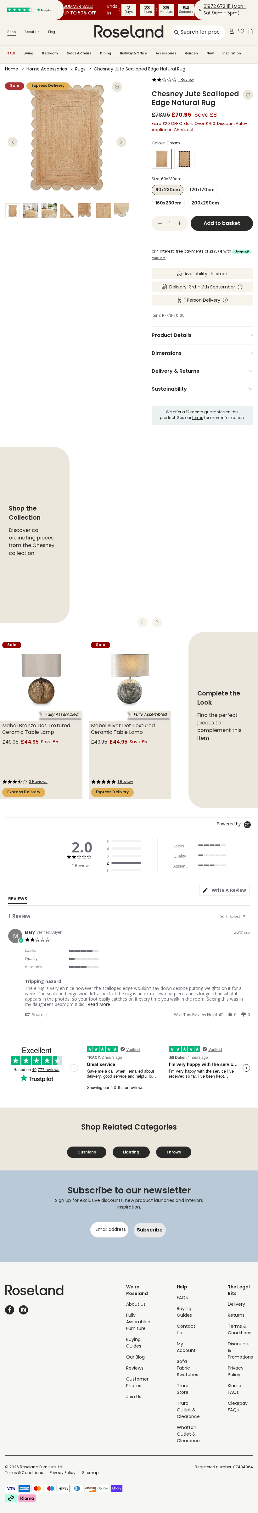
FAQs (182, 1298)
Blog (51, 32)
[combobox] (233, 916)
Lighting (131, 1152)
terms (197, 418)
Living (28, 53)
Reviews (134, 1368)
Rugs (80, 69)
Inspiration (231, 53)
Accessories (166, 53)
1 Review (186, 80)
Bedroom (50, 53)
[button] (37, 1014)
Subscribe (150, 1229)
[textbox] (248, 919)
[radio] (125, 841)
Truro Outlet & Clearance (188, 1410)
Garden (191, 53)
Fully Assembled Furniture (138, 1322)
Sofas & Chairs (79, 53)
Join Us (133, 1397)
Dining (105, 53)
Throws (173, 1152)
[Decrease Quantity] (160, 223)
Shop (11, 32)
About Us (32, 32)
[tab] (224, 890)
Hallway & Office (133, 53)
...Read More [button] (97, 1004)
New (210, 53)
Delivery (236, 1304)
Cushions (86, 1152)
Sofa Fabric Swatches (187, 1368)
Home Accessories (46, 69)
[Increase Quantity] (180, 223)
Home (11, 69)
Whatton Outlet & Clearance (188, 1434)
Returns (236, 1315)
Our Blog (135, 1357)
